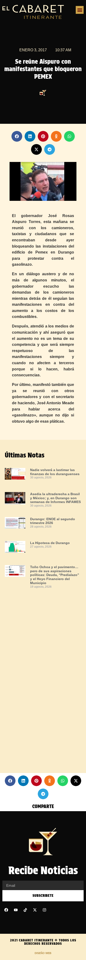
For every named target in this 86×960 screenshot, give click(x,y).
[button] (80, 10)
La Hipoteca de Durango (50, 543)
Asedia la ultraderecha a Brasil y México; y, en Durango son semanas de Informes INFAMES (55, 498)
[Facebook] (6, 910)
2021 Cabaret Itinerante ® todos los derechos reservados (43, 941)
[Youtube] (16, 910)
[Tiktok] (25, 910)
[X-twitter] (35, 910)
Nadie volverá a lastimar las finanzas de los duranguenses (55, 472)
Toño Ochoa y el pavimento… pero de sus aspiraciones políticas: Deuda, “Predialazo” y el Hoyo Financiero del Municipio (54, 575)
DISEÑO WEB (43, 953)
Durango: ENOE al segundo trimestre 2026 (52, 521)
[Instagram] (44, 910)
